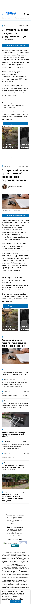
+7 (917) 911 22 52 (14, 518)
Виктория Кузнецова (15, 186)
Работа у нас (14, 536)
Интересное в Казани (9, 379)
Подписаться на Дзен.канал (15, 45)
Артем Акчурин (8, 39)
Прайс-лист (14, 524)
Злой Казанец (7, 119)
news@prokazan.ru (14, 533)
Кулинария (7, 401)
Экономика (7, 166)
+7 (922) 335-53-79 (14, 530)
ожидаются (20, 105)
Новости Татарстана (9, 25)
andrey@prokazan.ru (14, 521)
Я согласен (15, 602)
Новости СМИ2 (7, 126)
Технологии (7, 391)
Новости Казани (8, 370)
